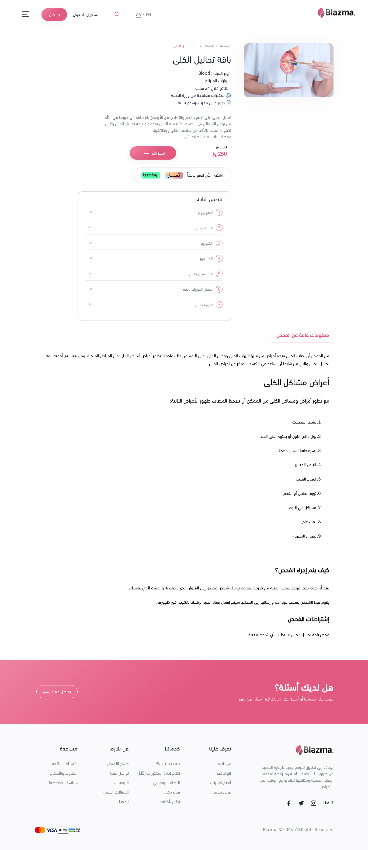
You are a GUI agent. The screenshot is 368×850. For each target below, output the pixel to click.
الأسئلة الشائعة (65, 764)
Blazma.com (167, 764)
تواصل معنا (57, 692)
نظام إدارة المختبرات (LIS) (158, 773)
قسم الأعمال (118, 764)
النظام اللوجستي (166, 782)
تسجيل (54, 14)
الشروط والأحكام (64, 773)
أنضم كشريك (220, 782)
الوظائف (224, 773)
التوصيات (121, 782)
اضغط (124, 801)
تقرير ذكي (172, 792)
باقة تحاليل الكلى (185, 46)
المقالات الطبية (116, 792)
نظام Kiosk (170, 801)
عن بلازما (224, 764)
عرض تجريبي (221, 792)
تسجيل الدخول (85, 14)
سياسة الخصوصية (63, 782)
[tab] (303, 336)
